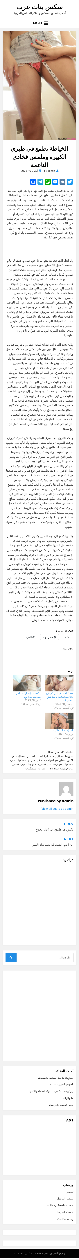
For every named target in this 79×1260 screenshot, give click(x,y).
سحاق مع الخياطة (56, 760)
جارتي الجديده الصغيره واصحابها (55, 1077)
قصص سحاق (54, 752)
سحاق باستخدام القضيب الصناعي (45, 756)
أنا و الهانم (68, 1098)
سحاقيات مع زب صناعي (60, 764)
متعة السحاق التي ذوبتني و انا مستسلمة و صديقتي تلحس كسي (59, 697)
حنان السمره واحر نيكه (61, 1105)
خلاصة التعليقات (64, 1212)
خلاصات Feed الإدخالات (60, 1205)
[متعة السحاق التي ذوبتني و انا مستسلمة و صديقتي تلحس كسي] (59, 683)
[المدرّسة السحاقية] (59, 721)
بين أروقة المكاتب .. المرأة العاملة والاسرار (50, 1091)
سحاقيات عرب (18, 760)
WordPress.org (65, 1219)
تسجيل (69, 1191)
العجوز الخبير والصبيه (61, 1084)
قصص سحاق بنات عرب (33, 764)
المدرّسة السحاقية (63, 730)
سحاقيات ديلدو (36, 760)
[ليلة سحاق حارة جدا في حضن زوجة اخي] (27, 683)
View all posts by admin (57, 808)
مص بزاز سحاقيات (35, 768)
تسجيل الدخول (65, 1198)
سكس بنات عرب (39, 6)
